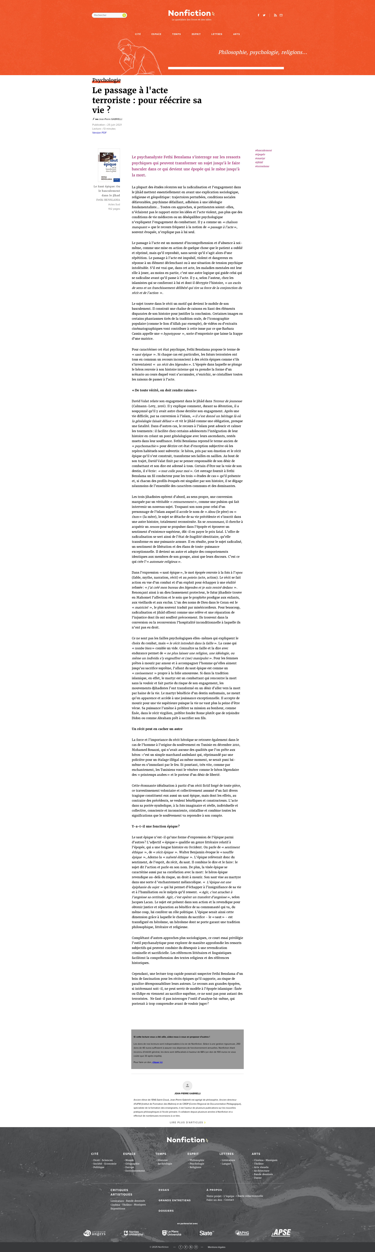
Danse (258, 1177)
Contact (229, 1199)
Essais (164, 1190)
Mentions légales (216, 1247)
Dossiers (166, 1210)
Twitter (186, 1247)
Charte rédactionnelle (249, 1196)
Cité (138, 34)
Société (97, 1163)
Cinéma (258, 1160)
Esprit (196, 34)
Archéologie (165, 1163)
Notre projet (214, 1196)
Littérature (228, 1160)
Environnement (135, 1170)
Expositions (118, 1208)
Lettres (216, 34)
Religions (195, 1167)
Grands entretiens (175, 1200)
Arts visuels (261, 1167)
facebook (258, 15)
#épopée (260, 154)
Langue (226, 1163)
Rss (275, 15)
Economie (110, 1163)
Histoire (163, 1160)
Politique (98, 1167)
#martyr (260, 158)
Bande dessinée (263, 1174)
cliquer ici (157, 1062)
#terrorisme (262, 166)
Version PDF (99, 132)
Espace (156, 34)
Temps (176, 34)
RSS (191, 1247)
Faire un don (214, 1200)
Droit (96, 1160)
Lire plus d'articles (186, 1122)
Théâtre (259, 1163)
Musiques (271, 1160)
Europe (129, 1167)
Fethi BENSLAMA (108, 200)
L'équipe (229, 1196)
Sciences (107, 1160)
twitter (264, 15)
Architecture (261, 1170)
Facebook (181, 1247)
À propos (214, 1190)
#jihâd (259, 162)
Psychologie (197, 1163)
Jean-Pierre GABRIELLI (110, 119)
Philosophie (197, 1160)
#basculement (263, 150)
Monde (129, 1160)
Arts (236, 34)
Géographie (132, 1163)
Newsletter (281, 15)
